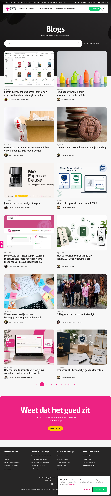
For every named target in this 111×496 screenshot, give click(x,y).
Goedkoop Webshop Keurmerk (40, 462)
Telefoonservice (35, 469)
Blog (47, 478)
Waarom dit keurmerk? (27, 9)
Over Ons (76, 2)
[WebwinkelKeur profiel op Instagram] (55, 484)
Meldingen (7, 459)
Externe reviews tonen (63, 462)
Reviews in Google (62, 459)
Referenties (91, 2)
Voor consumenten (10, 469)
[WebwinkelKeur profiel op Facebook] (52, 484)
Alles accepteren (100, 489)
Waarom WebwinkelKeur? (12, 462)
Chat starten (87, 466)
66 (69, 384)
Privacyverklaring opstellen (39, 459)
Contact (83, 2)
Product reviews (62, 466)
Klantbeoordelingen (45, 9)
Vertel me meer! (55, 428)
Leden (6, 456)
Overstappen (61, 469)
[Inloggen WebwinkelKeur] (103, 9)
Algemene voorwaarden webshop (41, 456)
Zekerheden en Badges (11, 466)
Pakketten (59, 9)
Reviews (59, 456)
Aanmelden (95, 9)
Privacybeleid (72, 484)
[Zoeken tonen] (86, 9)
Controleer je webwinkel (38, 466)
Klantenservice (69, 9)
